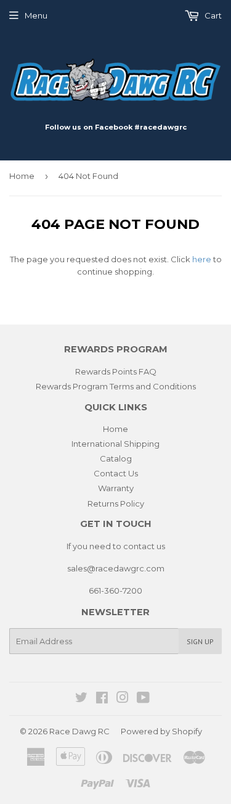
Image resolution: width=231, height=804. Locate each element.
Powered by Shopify (161, 731)
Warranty (116, 488)
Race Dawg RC (79, 731)
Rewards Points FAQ (115, 371)
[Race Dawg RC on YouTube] (143, 699)
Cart (212, 15)
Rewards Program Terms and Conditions (116, 386)
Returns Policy (115, 503)
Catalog (116, 458)
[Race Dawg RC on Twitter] (81, 699)
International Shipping (115, 444)
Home (21, 176)
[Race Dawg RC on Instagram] (122, 699)
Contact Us (116, 473)
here (201, 259)
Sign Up (200, 641)
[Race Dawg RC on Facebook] (101, 699)
